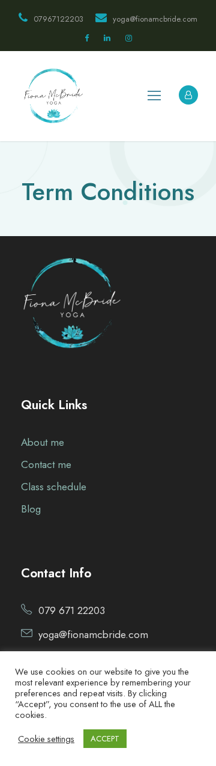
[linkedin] (107, 38)
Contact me (46, 464)
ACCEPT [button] (105, 738)
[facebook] (87, 38)
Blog (31, 509)
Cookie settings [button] (46, 739)
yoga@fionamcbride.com (155, 19)
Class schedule (53, 486)
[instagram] (128, 38)
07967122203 (58, 19)
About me (42, 442)
